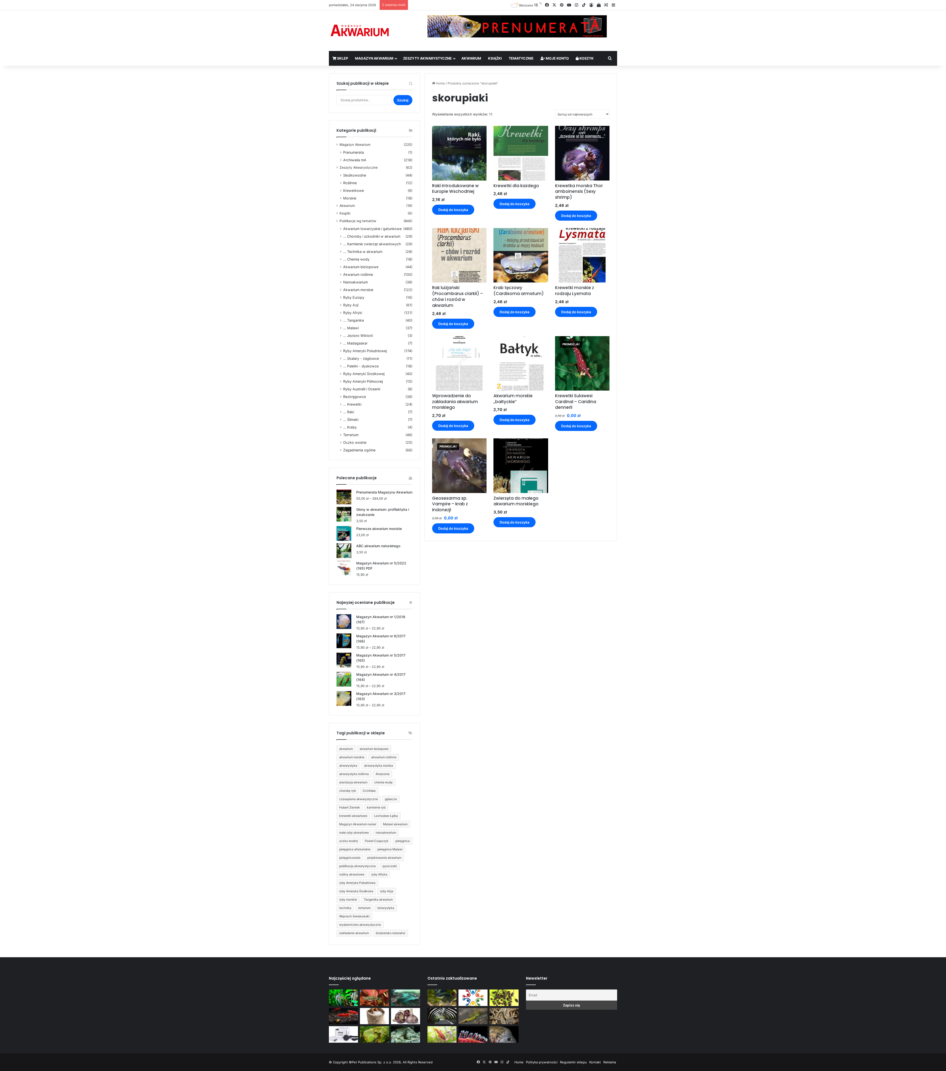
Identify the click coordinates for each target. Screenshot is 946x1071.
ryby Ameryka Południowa (357, 883)
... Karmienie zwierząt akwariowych (372, 244)
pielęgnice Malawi (390, 849)
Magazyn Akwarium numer (357, 824)
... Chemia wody (356, 259)
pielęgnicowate (349, 857)
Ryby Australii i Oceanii (361, 389)
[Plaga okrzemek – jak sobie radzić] (374, 997)
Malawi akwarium (395, 824)
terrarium (364, 908)
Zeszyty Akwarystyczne (427, 58)
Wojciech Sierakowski (354, 916)
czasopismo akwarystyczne (358, 799)
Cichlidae (369, 790)
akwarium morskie (351, 757)
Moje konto (557, 58)
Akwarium (471, 58)
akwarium (346, 749)
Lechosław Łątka (386, 816)
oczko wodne (348, 841)
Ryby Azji (350, 305)
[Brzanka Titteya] (441, 1034)
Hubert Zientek (349, 807)
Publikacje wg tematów (357, 221)
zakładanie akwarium (354, 933)
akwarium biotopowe (374, 749)
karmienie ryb (376, 807)
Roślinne (350, 183)
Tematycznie (521, 58)
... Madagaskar (355, 343)
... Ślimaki (350, 419)
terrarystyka (385, 908)
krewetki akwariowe (353, 816)
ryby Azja (386, 891)
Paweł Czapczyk (377, 841)
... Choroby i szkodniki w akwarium (371, 236)
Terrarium (350, 435)
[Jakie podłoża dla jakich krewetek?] (343, 1016)
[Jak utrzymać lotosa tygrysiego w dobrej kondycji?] (374, 1034)
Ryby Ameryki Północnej (363, 381)
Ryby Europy (353, 297)
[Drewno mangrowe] (504, 1016)
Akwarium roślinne (358, 274)
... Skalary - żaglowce (361, 358)
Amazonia (382, 774)
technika (345, 908)
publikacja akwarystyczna (357, 866)
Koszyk (586, 58)
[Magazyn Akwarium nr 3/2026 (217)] (473, 1034)
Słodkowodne (354, 175)
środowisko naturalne (390, 933)
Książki (495, 58)
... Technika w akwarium (362, 251)
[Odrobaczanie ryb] (405, 1016)
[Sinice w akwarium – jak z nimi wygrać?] (405, 997)
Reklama (609, 1062)
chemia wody (383, 782)
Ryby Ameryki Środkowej (364, 374)
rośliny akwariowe (351, 874)
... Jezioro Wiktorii (358, 335)
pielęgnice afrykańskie (355, 849)
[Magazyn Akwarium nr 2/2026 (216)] (504, 1034)
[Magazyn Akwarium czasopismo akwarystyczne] (359, 30)
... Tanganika (353, 320)
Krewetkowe (353, 190)
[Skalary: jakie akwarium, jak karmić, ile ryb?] (343, 997)
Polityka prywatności (541, 1062)
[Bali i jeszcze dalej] (441, 1016)
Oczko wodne (354, 442)
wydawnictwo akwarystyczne (360, 924)
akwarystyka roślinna (354, 774)
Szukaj (402, 100)
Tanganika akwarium (378, 899)
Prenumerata (353, 152)
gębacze (391, 799)
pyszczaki (390, 866)
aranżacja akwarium (353, 782)
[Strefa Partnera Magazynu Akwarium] (473, 997)
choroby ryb (347, 790)
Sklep (342, 58)
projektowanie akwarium (384, 857)
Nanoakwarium (355, 282)
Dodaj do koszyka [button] (453, 210)
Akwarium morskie (358, 290)
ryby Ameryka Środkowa (356, 891)
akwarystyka (348, 765)
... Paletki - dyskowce (361, 366)
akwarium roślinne (383, 757)
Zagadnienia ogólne (359, 450)
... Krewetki (352, 404)
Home (440, 83)
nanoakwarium (386, 832)
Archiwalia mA (354, 160)
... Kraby (350, 427)
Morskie (349, 198)
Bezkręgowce (354, 397)
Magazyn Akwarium (374, 58)
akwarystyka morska (378, 765)
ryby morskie (348, 899)
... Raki (348, 412)
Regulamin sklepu (573, 1062)
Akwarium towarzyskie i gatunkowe (372, 229)
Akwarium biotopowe (360, 267)
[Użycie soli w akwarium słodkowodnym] (374, 1016)
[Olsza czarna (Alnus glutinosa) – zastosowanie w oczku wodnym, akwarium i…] (504, 997)
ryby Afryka (379, 874)
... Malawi (351, 328)
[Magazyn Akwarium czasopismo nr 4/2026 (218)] (441, 997)
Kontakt (595, 1062)
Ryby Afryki (352, 313)
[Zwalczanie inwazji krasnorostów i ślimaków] (405, 1034)
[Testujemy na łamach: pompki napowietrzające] (343, 1034)
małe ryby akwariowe (354, 832)
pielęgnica (402, 841)
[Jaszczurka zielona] (473, 1016)
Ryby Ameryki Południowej (365, 351)
